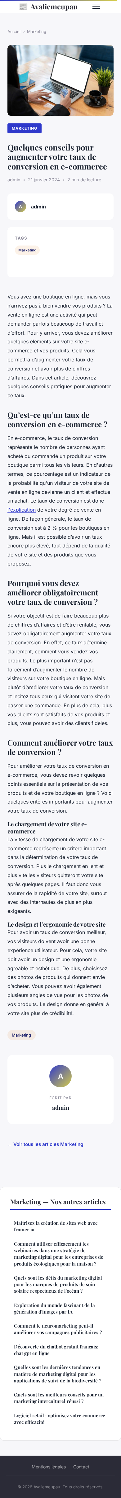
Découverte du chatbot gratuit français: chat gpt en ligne (56, 1349)
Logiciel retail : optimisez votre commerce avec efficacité (59, 1418)
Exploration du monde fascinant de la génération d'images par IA (54, 1308)
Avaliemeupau (48, 6)
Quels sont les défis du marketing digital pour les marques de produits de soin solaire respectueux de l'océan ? (58, 1284)
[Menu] (96, 6)
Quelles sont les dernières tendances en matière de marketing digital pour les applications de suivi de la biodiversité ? (57, 1374)
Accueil (14, 31)
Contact (81, 1466)
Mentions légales (49, 1466)
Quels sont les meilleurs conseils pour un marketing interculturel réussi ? (59, 1397)
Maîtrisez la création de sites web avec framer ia (55, 1226)
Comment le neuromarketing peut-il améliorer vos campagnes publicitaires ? (58, 1329)
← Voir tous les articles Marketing (45, 1144)
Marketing (36, 31)
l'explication (21, 510)
